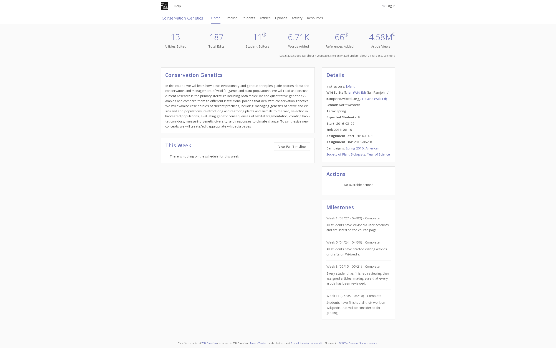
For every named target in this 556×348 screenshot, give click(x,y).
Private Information (300, 343)
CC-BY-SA (343, 343)
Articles (265, 18)
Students (248, 18)
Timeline (231, 18)
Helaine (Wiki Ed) (374, 98)
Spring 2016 (355, 148)
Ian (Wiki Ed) (357, 92)
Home (215, 18)
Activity (297, 18)
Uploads (281, 18)
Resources (315, 18)
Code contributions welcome (363, 343)
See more (389, 56)
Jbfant (350, 86)
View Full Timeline (292, 146)
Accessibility (317, 343)
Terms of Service (258, 343)
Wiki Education (209, 343)
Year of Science (378, 154)
